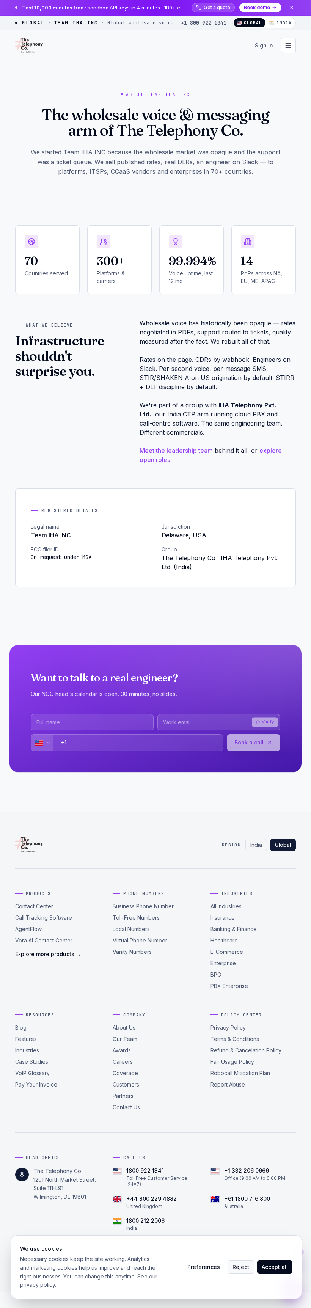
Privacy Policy (228, 1027)
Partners (123, 1096)
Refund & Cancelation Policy (245, 1050)
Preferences (203, 1267)
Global (283, 845)
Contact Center (34, 906)
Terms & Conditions (234, 1039)
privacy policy (37, 1284)
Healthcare (224, 940)
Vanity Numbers (132, 951)
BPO (215, 974)
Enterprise (223, 963)
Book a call (249, 742)
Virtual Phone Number (140, 940)
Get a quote (217, 7)
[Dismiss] (291, 7)
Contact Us (126, 1107)
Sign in (264, 45)
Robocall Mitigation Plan (240, 1073)
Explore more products (48, 954)
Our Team (125, 1039)
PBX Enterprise (229, 986)
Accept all (275, 1267)
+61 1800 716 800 (247, 1198)
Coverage (125, 1073)
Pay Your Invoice (36, 1084)
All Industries (226, 906)
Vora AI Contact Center (43, 940)
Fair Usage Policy (232, 1061)
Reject (240, 1267)
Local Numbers (131, 929)
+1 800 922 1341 (203, 22)
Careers (123, 1061)
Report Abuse (227, 1084)
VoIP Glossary (32, 1073)
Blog (21, 1027)
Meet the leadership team (176, 450)
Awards (122, 1050)
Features (26, 1039)
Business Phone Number (143, 906)
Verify (268, 722)
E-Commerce (226, 951)
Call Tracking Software (43, 917)
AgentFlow (28, 929)
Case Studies (31, 1061)
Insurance (222, 917)
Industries (27, 1050)
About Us (124, 1027)
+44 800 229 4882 (151, 1198)
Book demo (257, 7)
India (284, 22)
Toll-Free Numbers (136, 917)
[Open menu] (288, 45)
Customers (126, 1084)
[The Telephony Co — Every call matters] (29, 45)
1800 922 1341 (145, 1170)
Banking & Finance (233, 929)
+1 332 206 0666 (246, 1170)
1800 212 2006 (145, 1220)
